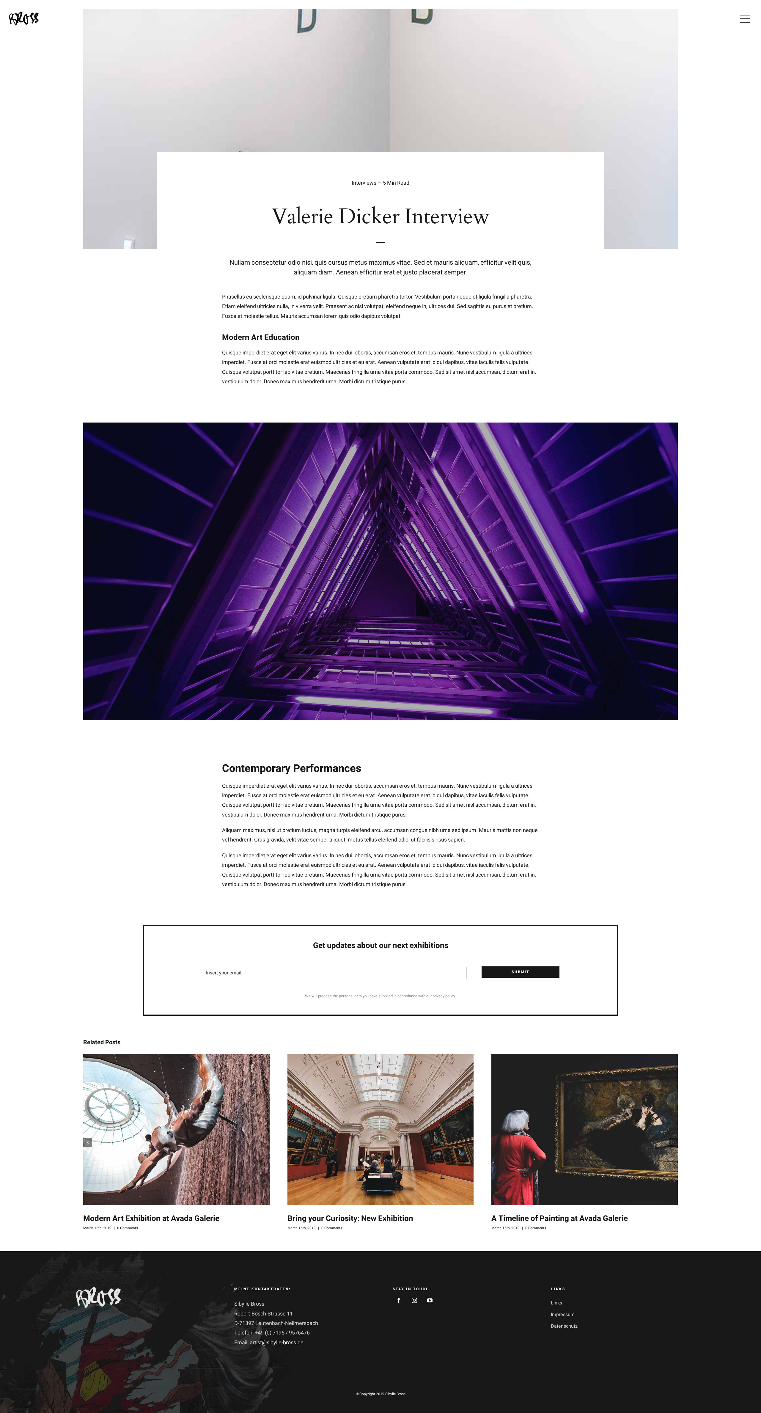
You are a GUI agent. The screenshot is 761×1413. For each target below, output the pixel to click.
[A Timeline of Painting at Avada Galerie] (584, 1129)
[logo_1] (24, 14)
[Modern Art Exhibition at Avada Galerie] (176, 1129)
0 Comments (127, 1228)
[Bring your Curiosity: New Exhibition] (380, 1129)
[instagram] (414, 1300)
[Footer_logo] (98, 1289)
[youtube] (430, 1300)
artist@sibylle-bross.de (277, 1343)
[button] (87, 1142)
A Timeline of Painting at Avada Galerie (559, 1218)
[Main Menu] (745, 19)
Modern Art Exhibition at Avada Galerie (151, 1218)
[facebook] (399, 1300)
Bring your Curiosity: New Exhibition (350, 1218)
